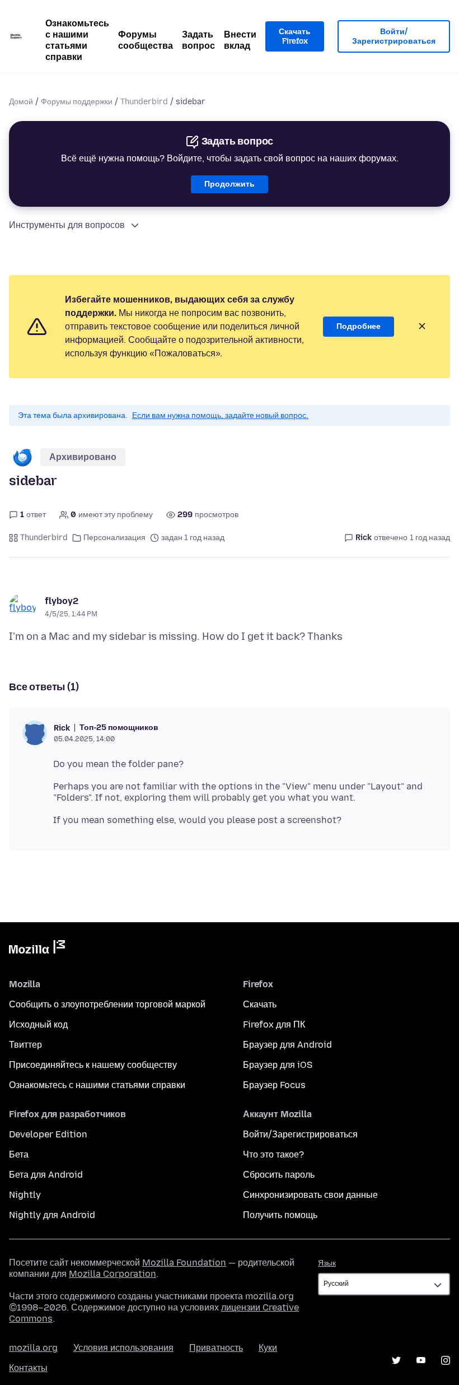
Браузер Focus (274, 1085)
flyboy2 (61, 601)
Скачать (260, 1004)
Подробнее (358, 326)
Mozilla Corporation (112, 1273)
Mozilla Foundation (184, 1262)
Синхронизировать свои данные (310, 1194)
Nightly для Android (52, 1215)
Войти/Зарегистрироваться (393, 37)
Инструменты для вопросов (67, 225)
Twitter (396, 1360)
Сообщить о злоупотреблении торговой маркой (107, 1004)
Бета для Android (46, 1174)
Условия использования (123, 1347)
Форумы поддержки (77, 101)
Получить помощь (280, 1215)
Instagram (445, 1360)
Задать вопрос (198, 40)
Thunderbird (144, 101)
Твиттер (25, 1044)
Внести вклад (240, 40)
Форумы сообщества (145, 40)
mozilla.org (33, 1347)
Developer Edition (48, 1134)
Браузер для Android (287, 1044)
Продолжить (229, 184)
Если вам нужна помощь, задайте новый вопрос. (220, 415)
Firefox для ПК (274, 1024)
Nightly (25, 1194)
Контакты (28, 1368)
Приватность (216, 1347)
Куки (268, 1347)
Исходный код (38, 1024)
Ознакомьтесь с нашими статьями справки (77, 40)
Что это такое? (273, 1154)
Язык (327, 1263)
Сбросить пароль (279, 1174)
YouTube (420, 1360)
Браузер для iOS (277, 1064)
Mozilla (37, 949)
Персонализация (114, 537)
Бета (19, 1154)
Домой (21, 101)
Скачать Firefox (295, 37)
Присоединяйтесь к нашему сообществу (93, 1064)
